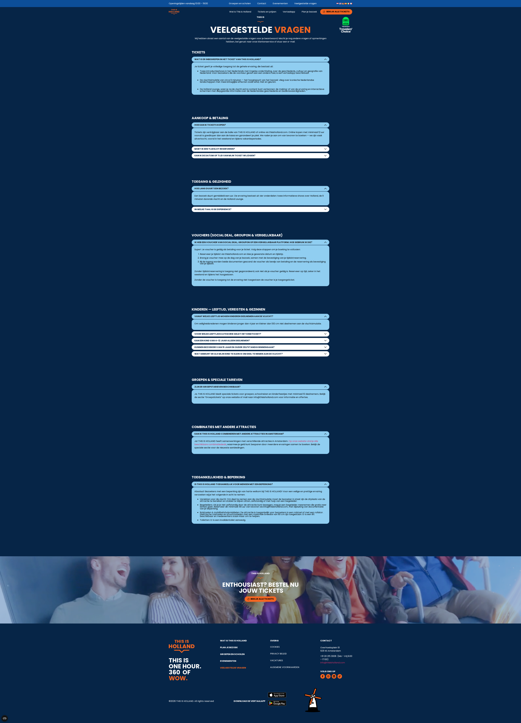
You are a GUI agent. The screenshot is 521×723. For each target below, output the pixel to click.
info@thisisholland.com (332, 662)
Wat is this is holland (233, 641)
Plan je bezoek (309, 11)
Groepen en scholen (240, 3)
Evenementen (280, 3)
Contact (261, 3)
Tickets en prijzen (267, 11)
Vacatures (276, 660)
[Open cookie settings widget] (4, 718)
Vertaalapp (289, 11)
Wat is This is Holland (240, 11)
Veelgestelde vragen (305, 3)
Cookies (275, 647)
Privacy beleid (278, 654)
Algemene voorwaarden (284, 667)
